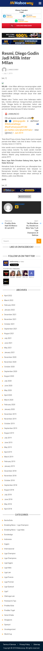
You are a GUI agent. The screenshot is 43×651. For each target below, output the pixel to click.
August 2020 (9, 376)
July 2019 (8, 438)
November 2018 (10, 476)
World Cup (8, 634)
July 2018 (8, 495)
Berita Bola (25, 196)
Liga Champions (10, 558)
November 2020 (10, 362)
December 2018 (10, 471)
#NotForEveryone (13, 127)
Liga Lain (7, 572)
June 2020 (8, 386)
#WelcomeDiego (13, 124)
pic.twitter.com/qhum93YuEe (18, 130)
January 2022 (9, 310)
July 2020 (8, 381)
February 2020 (9, 405)
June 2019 (8, 442)
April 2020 (8, 395)
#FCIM (24, 127)
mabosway (17, 261)
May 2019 (8, 447)
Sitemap (37, 644)
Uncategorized (9, 629)
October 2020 (9, 367)
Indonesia (8, 539)
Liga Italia (7, 568)
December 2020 (10, 357)
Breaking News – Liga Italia (14, 530)
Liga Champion (10, 553)
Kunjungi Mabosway (24, 26)
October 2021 (9, 324)
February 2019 (9, 461)
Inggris (6, 544)
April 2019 (8, 452)
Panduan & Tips (10, 601)
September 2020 (10, 371)
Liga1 (6, 591)
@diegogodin (19, 121)
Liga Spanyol (9, 587)
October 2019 (9, 423)
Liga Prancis (8, 577)
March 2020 (8, 400)
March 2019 (8, 457)
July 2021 (8, 338)
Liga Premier (9, 582)
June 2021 (8, 343)
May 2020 (8, 390)
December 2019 (10, 414)
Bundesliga (8, 534)
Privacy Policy (25, 644)
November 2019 (10, 419)
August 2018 (9, 490)
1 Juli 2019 (18, 133)
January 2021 (9, 352)
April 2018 (8, 509)
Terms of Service (9, 644)
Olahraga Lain (9, 596)
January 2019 (9, 466)
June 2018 (8, 499)
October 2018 (9, 480)
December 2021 (10, 314)
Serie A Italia (9, 615)
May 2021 (8, 348)
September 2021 (10, 329)
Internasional (9, 549)
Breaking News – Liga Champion (16, 525)
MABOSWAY (14, 70)
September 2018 (10, 485)
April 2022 (8, 296)
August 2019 (9, 433)
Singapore (8, 620)
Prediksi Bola (9, 606)
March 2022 (8, 300)
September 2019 (10, 428)
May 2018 (8, 504)
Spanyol (7, 625)
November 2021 (10, 319)
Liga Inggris (8, 563)
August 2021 (9, 333)
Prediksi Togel (9, 610)
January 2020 (9, 409)
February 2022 (9, 305)
